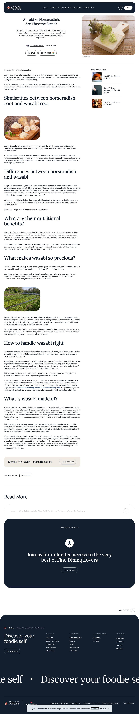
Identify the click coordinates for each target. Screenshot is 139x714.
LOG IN (104, 709)
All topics (73, 650)
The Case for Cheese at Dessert (111, 103)
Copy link (69, 462)
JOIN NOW (95, 709)
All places (50, 650)
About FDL (97, 638)
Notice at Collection (110, 703)
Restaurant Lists (64, 8)
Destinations (51, 647)
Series (72, 644)
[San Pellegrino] (31, 704)
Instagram (120, 638)
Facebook (120, 641)
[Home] (14, 7)
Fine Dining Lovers (37, 46)
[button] (120, 8)
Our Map (53, 8)
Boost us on (46, 53)
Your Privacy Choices (91, 703)
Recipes (72, 641)
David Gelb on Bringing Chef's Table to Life (112, 90)
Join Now (71, 570)
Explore (11, 628)
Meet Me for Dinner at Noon (111, 77)
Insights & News (76, 638)
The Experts (77, 8)
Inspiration (88, 8)
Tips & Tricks (74, 647)
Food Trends (26, 475)
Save (33, 53)
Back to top (123, 610)
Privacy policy (75, 703)
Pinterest (119, 648)
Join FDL (96, 641)
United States (130, 703)
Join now (14, 651)
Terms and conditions (59, 703)
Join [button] (128, 8)
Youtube (119, 645)
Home (46, 8)
